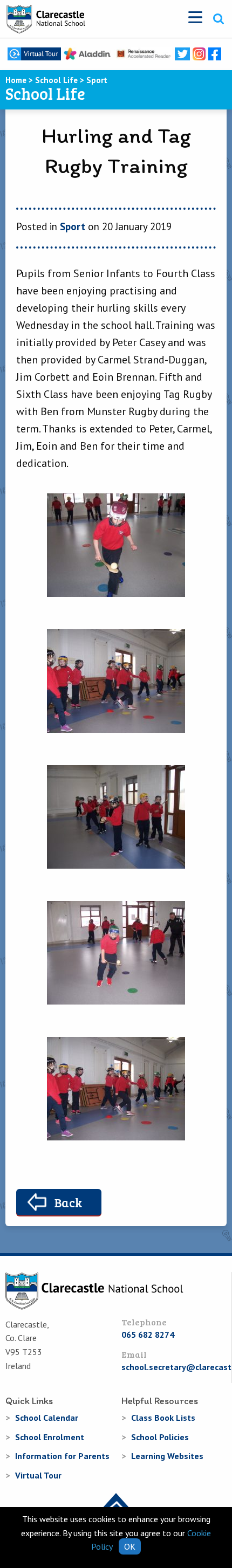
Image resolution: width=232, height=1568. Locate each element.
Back (68, 1202)
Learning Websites (167, 1455)
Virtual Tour (38, 1475)
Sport (72, 226)
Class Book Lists (163, 1417)
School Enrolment (49, 1437)
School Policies (160, 1437)
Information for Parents (62, 1455)
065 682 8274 (147, 1334)
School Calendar (46, 1417)
